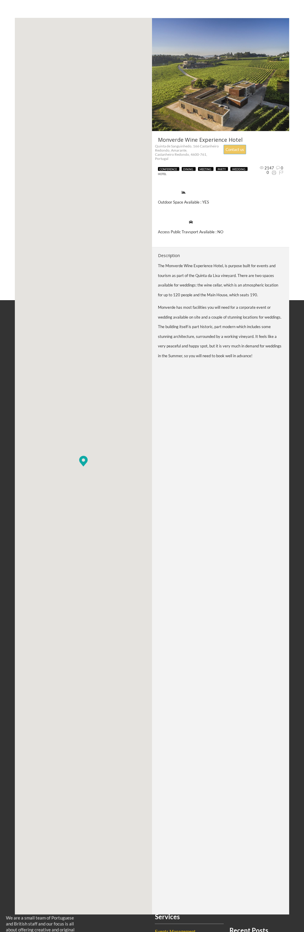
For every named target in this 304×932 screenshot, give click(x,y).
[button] (83, 461)
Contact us (235, 149)
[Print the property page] (274, 172)
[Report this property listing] (281, 172)
